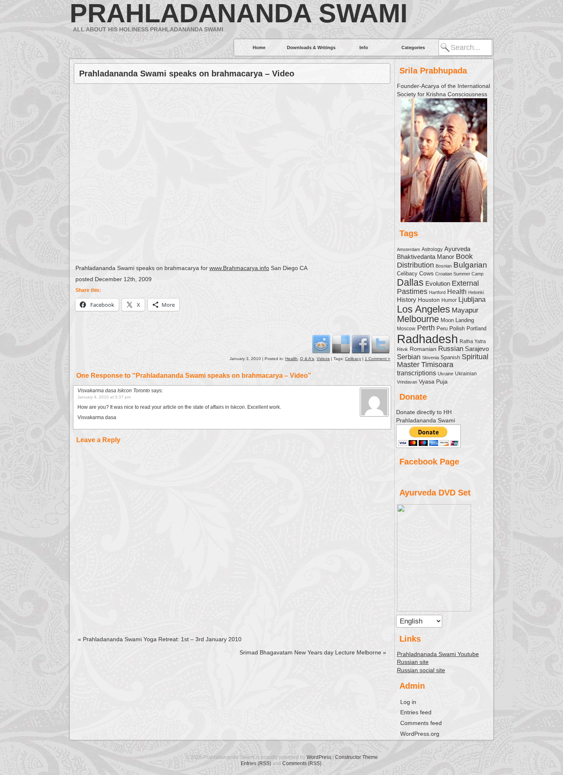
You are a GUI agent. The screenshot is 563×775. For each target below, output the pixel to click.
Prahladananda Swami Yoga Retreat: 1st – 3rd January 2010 (160, 639)
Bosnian (444, 265)
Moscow (406, 328)
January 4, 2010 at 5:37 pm (104, 397)
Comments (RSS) (301, 763)
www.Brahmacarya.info (239, 268)
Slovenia (430, 357)
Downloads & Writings (311, 47)
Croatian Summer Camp (459, 273)
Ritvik (402, 349)
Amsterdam (408, 249)
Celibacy (353, 358)
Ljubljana (472, 299)
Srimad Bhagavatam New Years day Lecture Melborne (312, 652)
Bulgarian (470, 265)
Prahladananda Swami (239, 13)
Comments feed (421, 723)
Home (259, 47)
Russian (450, 349)
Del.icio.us (341, 344)
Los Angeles (423, 309)
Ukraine (445, 373)
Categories (413, 47)
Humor (449, 300)
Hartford (437, 292)
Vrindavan (407, 381)
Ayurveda (457, 248)
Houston (429, 299)
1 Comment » (377, 358)
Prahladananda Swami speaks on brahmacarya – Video (186, 73)
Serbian (408, 357)
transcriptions (416, 373)
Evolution (437, 283)
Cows (426, 273)
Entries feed (416, 712)
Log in (408, 702)
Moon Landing (457, 320)
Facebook (361, 344)
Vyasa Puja (433, 381)
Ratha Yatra (473, 341)
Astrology (432, 249)
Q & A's (307, 358)
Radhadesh (427, 339)
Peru (442, 329)
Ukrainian (466, 374)
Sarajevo (477, 348)
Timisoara (437, 364)
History (406, 299)
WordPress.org (419, 733)
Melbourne (418, 319)
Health (291, 358)
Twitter (380, 344)
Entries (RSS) (256, 763)
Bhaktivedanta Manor (425, 257)
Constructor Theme (356, 757)
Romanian (423, 349)
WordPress (319, 757)
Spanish (450, 357)
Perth (426, 328)
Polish (457, 328)
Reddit (321, 344)
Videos (323, 358)
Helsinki (476, 292)
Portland (476, 329)
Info (363, 47)
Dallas (410, 282)
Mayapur (465, 310)
